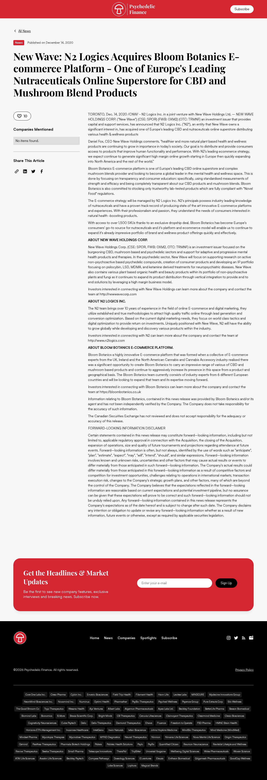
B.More (61, 715)
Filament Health (144, 694)
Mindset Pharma (28, 737)
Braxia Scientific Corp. (81, 715)
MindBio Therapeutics (193, 730)
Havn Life (163, 694)
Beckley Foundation (189, 708)
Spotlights (148, 638)
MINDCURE (197, 694)
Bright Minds (105, 715)
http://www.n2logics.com (106, 340)
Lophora (132, 765)
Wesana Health (76, 708)
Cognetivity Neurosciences (42, 722)
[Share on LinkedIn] (25, 171)
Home (94, 638)
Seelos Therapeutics (52, 751)
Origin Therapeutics (235, 737)
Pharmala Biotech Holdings (75, 744)
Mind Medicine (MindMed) (224, 730)
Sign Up (226, 583)
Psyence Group (190, 701)
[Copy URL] (16, 171)
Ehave (148, 722)
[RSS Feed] (243, 637)
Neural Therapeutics (135, 737)
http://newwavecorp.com (118, 294)
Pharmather (120, 701)
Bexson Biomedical (239, 708)
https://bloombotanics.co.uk (120, 392)
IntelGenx (98, 730)
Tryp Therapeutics (53, 708)
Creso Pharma (58, 694)
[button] (18, 9)
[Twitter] (236, 637)
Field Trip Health (122, 694)
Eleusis (159, 758)
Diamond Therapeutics (128, 722)
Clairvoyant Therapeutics (179, 715)
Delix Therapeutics (101, 722)
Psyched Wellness (167, 701)
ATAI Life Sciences (25, 758)
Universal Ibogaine (156, 751)
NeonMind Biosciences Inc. (38, 701)
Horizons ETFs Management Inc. (43, 730)
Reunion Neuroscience (196, 744)
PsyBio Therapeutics (142, 701)
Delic (83, 722)
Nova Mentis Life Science (206, 737)
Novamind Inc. (66, 701)
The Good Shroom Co (27, 708)
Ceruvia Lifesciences (150, 715)
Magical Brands (149, 765)
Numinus (84, 701)
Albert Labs (114, 708)
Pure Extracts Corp (213, 701)
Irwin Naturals (115, 730)
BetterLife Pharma (214, 708)
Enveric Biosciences (97, 694)
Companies (126, 638)
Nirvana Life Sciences (176, 737)
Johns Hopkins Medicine (164, 730)
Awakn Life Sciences (51, 758)
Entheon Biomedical (179, 758)
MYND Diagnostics (110, 737)
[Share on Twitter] (33, 171)
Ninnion (155, 737)
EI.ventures (145, 758)
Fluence (161, 722)
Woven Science (241, 751)
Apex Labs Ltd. (166, 708)
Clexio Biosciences (234, 715)
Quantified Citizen (169, 744)
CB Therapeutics (126, 715)
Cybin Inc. (76, 694)
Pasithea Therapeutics (44, 744)
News (108, 638)
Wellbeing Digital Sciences (185, 751)
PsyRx (151, 744)
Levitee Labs (180, 694)
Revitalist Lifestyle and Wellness (229, 744)
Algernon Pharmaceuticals (139, 708)
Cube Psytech (68, 722)
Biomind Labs (28, 715)
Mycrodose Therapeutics (82, 737)
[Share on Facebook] (41, 171)
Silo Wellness (234, 701)
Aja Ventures (96, 708)
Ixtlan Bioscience (137, 730)
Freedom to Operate (181, 722)
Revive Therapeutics (26, 751)
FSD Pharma (204, 722)
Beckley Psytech (75, 758)
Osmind (23, 744)
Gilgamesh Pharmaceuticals (210, 758)
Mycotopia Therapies (53, 737)
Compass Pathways (99, 758)
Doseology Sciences (124, 758)
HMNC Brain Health (226, 722)
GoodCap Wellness (240, 758)
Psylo (140, 744)
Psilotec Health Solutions (119, 744)
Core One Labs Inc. (35, 694)
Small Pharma (75, 751)
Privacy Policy (244, 669)
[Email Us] (251, 637)
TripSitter (136, 751)
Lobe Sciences (115, 765)
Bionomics (46, 715)
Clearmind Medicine (209, 715)
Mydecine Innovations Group (224, 694)
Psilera (98, 744)
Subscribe (242, 9)
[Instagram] (228, 637)
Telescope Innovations (100, 751)
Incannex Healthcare (77, 730)
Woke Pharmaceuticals (216, 751)
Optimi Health (101, 701)
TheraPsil (121, 751)
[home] (133, 9)
